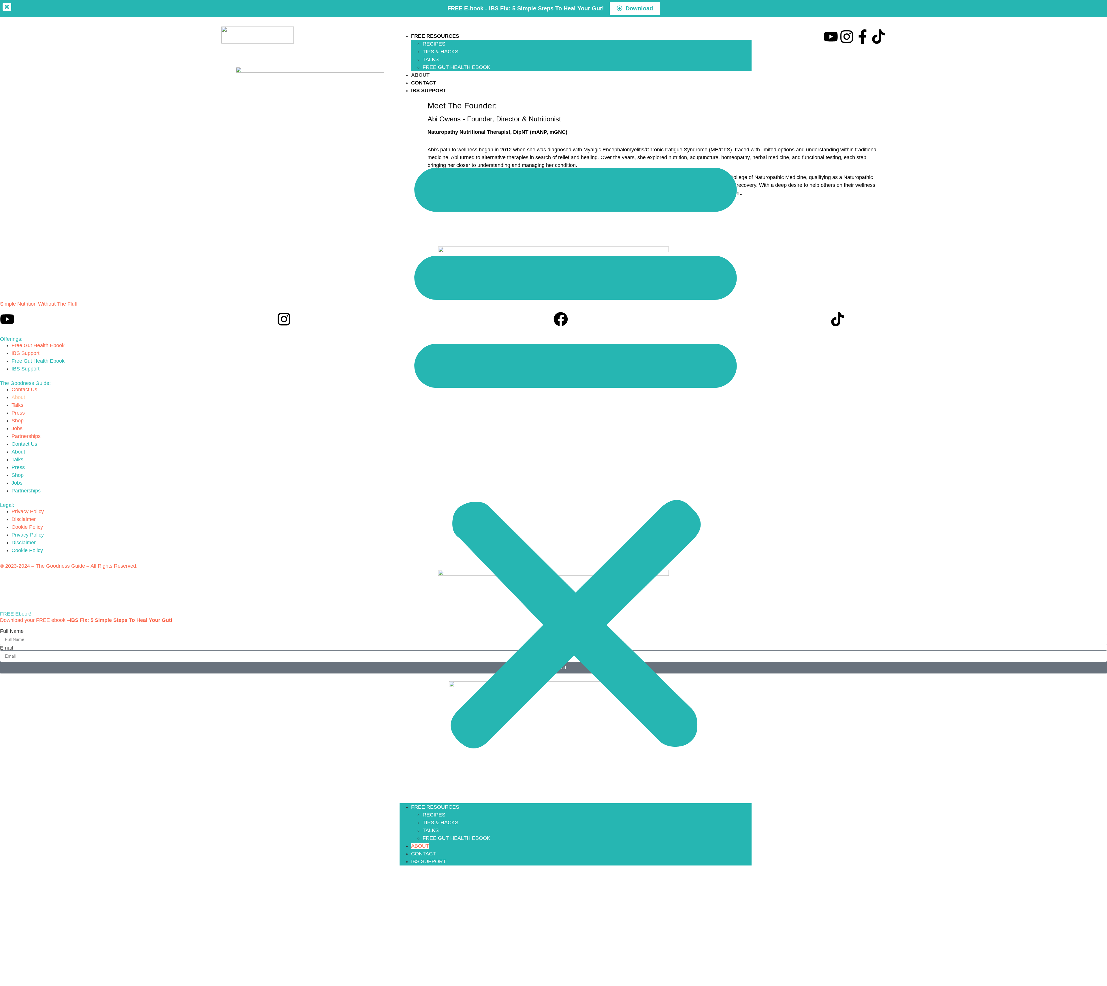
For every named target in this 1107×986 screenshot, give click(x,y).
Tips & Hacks (440, 51)
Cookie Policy (27, 527)
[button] (576, 449)
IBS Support (428, 90)
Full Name (12, 631)
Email (6, 647)
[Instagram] (846, 36)
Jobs (17, 428)
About (420, 75)
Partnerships (26, 436)
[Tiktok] (878, 36)
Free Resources (435, 36)
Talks (431, 59)
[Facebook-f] (862, 36)
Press (18, 413)
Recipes (434, 44)
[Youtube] (831, 36)
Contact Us (24, 389)
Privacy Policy (28, 511)
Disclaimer (24, 519)
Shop (18, 421)
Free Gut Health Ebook (456, 67)
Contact (423, 83)
